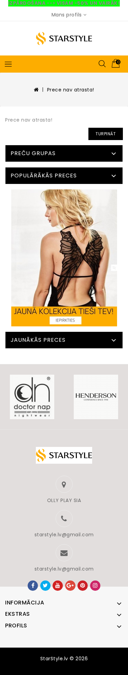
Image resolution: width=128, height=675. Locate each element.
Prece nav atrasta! (70, 89)
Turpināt (106, 134)
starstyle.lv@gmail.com (64, 534)
